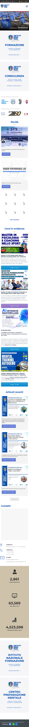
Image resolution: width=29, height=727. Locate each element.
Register (26, 1)
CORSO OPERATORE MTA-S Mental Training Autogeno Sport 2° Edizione (13, 374)
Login (22, 1)
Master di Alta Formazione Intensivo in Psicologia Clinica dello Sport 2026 (14, 292)
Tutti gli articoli (14, 499)
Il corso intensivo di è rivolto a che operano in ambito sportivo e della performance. (14, 379)
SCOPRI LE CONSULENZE (13, 85)
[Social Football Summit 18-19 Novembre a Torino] (14, 137)
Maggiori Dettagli (14, 267)
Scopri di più (6, 154)
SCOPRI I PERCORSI (13, 54)
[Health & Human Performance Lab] (14, 170)
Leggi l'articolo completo (8, 426)
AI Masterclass (6, 330)
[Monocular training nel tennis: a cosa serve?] (14, 476)
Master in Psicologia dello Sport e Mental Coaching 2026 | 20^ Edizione (13, 256)
